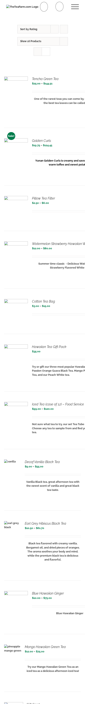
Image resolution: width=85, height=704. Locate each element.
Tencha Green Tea (45, 79)
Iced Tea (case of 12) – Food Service (58, 404)
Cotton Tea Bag (43, 301)
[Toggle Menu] (75, 6)
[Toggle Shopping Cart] (44, 7)
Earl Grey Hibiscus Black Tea (45, 523)
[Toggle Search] (59, 6)
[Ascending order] (64, 29)
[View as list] (46, 51)
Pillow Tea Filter (43, 198)
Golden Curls (41, 141)
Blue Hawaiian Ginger (48, 593)
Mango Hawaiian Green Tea (45, 647)
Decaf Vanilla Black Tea (42, 462)
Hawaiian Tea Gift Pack (49, 347)
